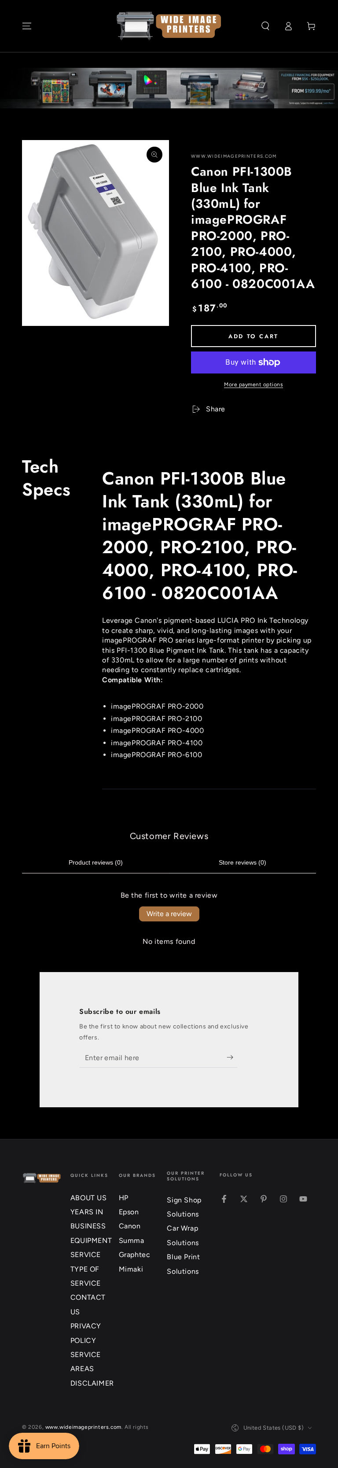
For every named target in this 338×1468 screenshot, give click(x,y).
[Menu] (26, 26)
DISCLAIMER (92, 1383)
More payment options (253, 384)
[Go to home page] (169, 26)
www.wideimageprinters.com (234, 156)
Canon (130, 1226)
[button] (265, 26)
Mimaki (131, 1269)
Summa (131, 1240)
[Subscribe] (232, 1057)
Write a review (169, 914)
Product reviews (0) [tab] (96, 862)
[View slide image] (169, 88)
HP (124, 1198)
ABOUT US (88, 1198)
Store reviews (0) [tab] (242, 862)
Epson (129, 1212)
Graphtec (135, 1254)
